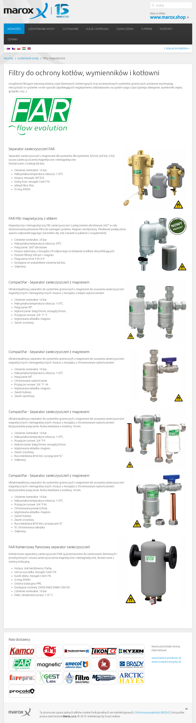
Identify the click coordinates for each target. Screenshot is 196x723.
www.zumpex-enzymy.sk (166, 661)
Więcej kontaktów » (177, 48)
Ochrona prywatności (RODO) (152, 712)
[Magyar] (24, 48)
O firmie (146, 28)
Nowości (14, 28)
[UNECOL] (76, 664)
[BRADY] (131, 664)
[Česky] (13, 48)
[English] (29, 48)
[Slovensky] (8, 48)
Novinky (8, 58)
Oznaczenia (125, 28)
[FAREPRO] (22, 677)
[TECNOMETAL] (104, 664)
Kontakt (166, 28)
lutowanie (70, 28)
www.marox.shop (168, 17)
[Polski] (18, 48)
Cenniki (13, 39)
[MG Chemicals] (104, 677)
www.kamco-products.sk (166, 657)
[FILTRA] (77, 677)
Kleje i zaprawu (97, 28)
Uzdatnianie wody (41, 28)
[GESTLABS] (49, 677)
